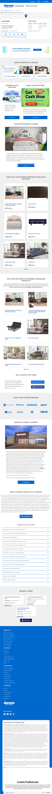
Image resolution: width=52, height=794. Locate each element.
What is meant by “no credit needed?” (14, 564)
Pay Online (6, 652)
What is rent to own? (31, 6)
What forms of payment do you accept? (14, 556)
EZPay (5, 663)
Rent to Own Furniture (8, 633)
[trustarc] (48, 792)
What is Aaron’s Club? (9, 580)
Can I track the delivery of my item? (13, 549)
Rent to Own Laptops (8, 641)
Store (39, 1)
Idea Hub (6, 672)
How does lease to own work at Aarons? (14, 529)
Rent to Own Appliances (8, 637)
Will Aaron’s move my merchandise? (13, 553)
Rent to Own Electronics (8, 635)
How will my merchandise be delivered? (14, 545)
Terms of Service (7, 676)
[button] (50, 769)
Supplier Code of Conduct (9, 682)
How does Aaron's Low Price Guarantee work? (16, 560)
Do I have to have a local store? (11, 568)
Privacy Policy (7, 674)
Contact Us (6, 650)
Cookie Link (7, 792)
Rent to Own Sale (7, 643)
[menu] (26, 4)
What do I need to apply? (10, 537)
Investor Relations (8, 692)
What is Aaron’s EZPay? (9, 576)
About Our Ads (7, 696)
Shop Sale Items (26, 76)
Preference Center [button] (38, 788)
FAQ (5, 654)
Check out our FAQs (23, 477)
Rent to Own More (7, 639)
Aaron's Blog (7, 694)
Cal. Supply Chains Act (9, 680)
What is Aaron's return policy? (11, 572)
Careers (33, 1)
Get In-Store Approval (9, 76)
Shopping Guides (19, 6)
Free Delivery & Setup (8, 668)
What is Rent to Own (8, 656)
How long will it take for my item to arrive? (15, 541)
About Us (6, 690)
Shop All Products (42, 76)
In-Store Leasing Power (9, 658)
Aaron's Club (6, 661)
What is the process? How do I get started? (15, 533)
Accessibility (6, 678)
